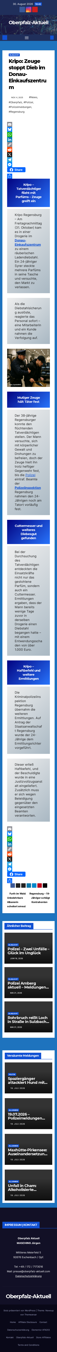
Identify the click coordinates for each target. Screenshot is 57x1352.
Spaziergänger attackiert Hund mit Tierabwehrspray (26, 1082)
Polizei (30, 475)
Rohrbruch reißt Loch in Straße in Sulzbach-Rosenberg (28, 1021)
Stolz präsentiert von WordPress (19, 1310)
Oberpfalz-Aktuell (28, 22)
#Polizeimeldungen (20, 107)
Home (13, 1322)
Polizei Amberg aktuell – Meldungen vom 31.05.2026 (27, 987)
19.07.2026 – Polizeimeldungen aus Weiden (25, 1118)
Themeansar (31, 1314)
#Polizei (28, 102)
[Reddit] (28, 149)
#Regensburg (17, 111)
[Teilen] (28, 176)
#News (33, 97)
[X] (28, 154)
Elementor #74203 (41, 1330)
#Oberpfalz (15, 102)
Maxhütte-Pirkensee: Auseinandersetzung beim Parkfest (27, 1154)
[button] (47, 37)
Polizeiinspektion (28, 488)
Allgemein (13, 1110)
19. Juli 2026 (17, 1088)
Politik (12, 1074)
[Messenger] (28, 164)
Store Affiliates (43, 1337)
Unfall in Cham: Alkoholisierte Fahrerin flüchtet (24, 1189)
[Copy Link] (28, 144)
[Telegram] (28, 159)
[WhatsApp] (28, 134)
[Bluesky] (28, 129)
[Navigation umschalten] (26, 38)
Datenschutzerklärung (28, 1276)
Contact (43, 1322)
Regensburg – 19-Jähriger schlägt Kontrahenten (39, 898)
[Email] (28, 124)
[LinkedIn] (28, 139)
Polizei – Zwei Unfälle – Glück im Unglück (28, 951)
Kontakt (10, 1337)
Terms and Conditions (28, 1345)
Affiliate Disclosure (27, 1322)
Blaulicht (14, 55)
